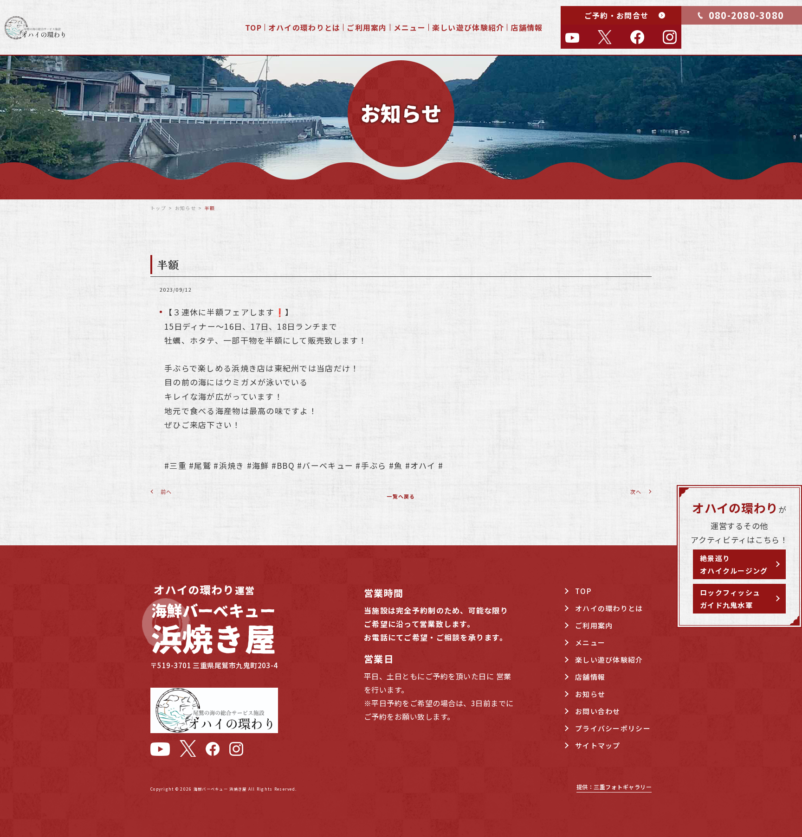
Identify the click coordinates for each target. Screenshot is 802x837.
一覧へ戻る (401, 496)
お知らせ (185, 207)
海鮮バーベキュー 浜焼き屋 (220, 789)
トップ (158, 207)
